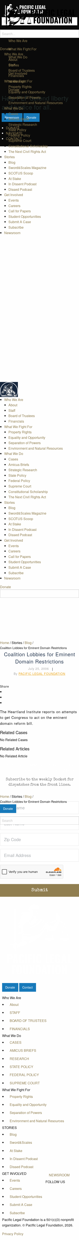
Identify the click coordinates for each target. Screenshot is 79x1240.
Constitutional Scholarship (28, 146)
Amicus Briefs (18, 119)
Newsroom (12, 232)
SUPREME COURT (25, 1083)
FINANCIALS (20, 1028)
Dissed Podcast (20, 189)
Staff (11, 64)
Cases (13, 113)
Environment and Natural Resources (35, 102)
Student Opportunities (24, 216)
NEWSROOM (59, 1175)
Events (13, 200)
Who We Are (13, 54)
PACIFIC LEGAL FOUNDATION (42, 673)
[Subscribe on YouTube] (59, 1196)
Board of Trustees (21, 70)
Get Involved (13, 194)
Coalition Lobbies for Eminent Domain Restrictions (33, 801)
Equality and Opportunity (26, 91)
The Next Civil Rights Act (27, 151)
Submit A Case (19, 221)
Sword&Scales (21, 1142)
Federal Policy (19, 135)
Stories (9, 156)
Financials (16, 75)
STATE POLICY (21, 1066)
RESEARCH (19, 1058)
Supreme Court (19, 140)
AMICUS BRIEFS (23, 1050)
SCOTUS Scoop (20, 173)
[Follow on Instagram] (59, 1201)
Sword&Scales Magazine (27, 167)
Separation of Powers (24, 97)
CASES (15, 1042)
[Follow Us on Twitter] (59, 1191)
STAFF (15, 1012)
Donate (5, 48)
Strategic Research (22, 124)
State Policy (17, 129)
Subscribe (16, 227)
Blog (11, 162)
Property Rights (20, 86)
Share (4, 686)
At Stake (14, 178)
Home (4, 796)
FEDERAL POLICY (24, 1074)
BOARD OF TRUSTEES (28, 1020)
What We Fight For (18, 81)
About (12, 59)
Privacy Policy (12, 1233)
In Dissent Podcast (22, 183)
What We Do (13, 108)
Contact (27, 987)
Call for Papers (19, 211)
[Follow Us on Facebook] (59, 1186)
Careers (14, 205)
